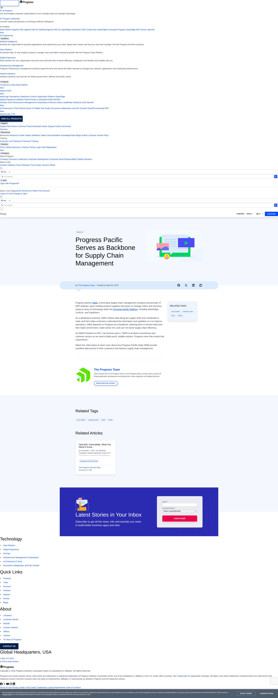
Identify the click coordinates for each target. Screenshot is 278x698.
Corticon (33, 96)
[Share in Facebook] (179, 285)
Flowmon (52, 102)
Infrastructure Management (11, 66)
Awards (6, 623)
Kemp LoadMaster (65, 102)
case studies (175, 311)
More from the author (105, 383)
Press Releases (23, 165)
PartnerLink (27, 191)
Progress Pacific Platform (125, 309)
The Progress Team (86, 285)
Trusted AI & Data (7, 85)
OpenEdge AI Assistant (107, 30)
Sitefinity (20, 99)
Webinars (36, 135)
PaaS (173, 315)
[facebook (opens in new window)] (1, 684)
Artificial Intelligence (8, 41)
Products (4, 82)
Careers (45, 165)
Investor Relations (8, 165)
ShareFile (43, 99)
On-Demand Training (29, 141)
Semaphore (15, 96)
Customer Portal (24, 126)
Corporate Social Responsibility (62, 159)
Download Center (39, 126)
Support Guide (54, 126)
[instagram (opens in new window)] (11, 684)
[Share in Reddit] (201, 285)
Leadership (22, 159)
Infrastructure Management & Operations (30, 102)
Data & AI (80, 232)
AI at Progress (6, 11)
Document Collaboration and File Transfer (21, 565)
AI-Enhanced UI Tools (9, 108)
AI (1, 8)
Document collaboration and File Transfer (69, 108)
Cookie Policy (7, 694)
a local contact (12, 661)
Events (85, 135)
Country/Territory (168, 508)
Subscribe (271, 214)
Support (4, 123)
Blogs (78, 135)
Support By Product (8, 126)
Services (3, 129)
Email (164, 502)
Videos (44, 135)
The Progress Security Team (90, 467)
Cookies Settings (266, 693)
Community (66, 126)
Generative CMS (78, 30)
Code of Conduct (73, 687)
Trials (5, 582)
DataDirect (24, 96)
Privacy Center (18, 687)
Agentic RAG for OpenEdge (59, 30)
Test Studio (45, 108)
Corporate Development (38, 159)
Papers (28, 135)
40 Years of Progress (12, 639)
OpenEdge (60, 96)
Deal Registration (28, 148)
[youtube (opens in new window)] (7, 684)
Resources (5, 132)
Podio (50, 99)
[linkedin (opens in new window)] (14, 684)
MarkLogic (4, 96)
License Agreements (56, 687)
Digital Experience (8, 58)
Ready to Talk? (20, 194)
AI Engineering (6, 35)
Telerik (27, 99)
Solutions (5, 38)
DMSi (95, 303)
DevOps (3, 102)
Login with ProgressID (9, 183)
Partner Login (35, 147)
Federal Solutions (7, 74)
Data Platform (6, 30)
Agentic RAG (18, 30)
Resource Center (17, 135)
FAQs (106, 135)
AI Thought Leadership (10, 19)
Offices (52, 165)
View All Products (11, 119)
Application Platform (46, 96)
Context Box (91, 30)
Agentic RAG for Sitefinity (35, 30)
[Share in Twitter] (186, 285)
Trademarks (182, 676)
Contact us (9, 646)
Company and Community (89, 461)
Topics (249, 214)
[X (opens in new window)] (4, 684)
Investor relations (10, 627)
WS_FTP (11, 114)
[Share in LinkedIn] (193, 285)
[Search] (1, 168)
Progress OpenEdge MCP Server (132, 30)
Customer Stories (95, 135)
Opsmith (77, 31)
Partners (4, 144)
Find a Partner (6, 147)
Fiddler (37, 108)
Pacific (180, 315)
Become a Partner (21, 147)
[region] (139, 693)
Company (5, 153)
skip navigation (9, 3)
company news (188, 311)
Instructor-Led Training (10, 141)
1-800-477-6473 (7, 194)
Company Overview (8, 159)
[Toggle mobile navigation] (2, 209)
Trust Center (35, 165)
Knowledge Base (68, 135)
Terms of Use (6, 687)
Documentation (53, 135)
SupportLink (16, 191)
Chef (10, 102)
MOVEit (57, 99)
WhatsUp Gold (79, 102)
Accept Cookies (246, 693)
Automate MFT (54, 109)
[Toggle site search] (1, 196)
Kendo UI (34, 99)
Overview (240, 214)
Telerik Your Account (41, 191)
